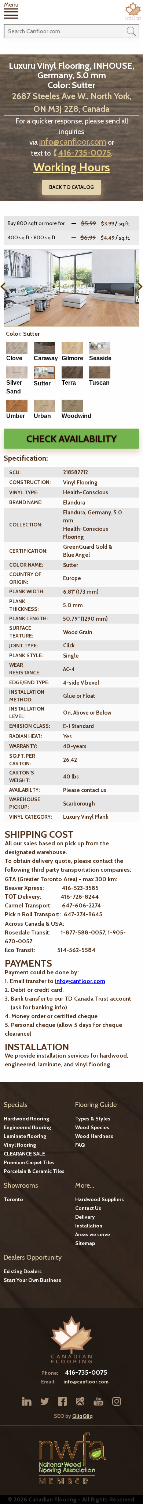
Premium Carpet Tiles (29, 1162)
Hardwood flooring (26, 1118)
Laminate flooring (25, 1136)
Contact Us (88, 1208)
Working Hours (71, 167)
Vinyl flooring (20, 1145)
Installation (88, 1225)
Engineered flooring (27, 1127)
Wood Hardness (94, 1136)
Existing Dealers (23, 1271)
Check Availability (71, 439)
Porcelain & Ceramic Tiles (34, 1171)
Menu (11, 5)
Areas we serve (92, 1234)
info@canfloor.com (72, 142)
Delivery (85, 1217)
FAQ (80, 1145)
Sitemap (85, 1243)
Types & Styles (92, 1118)
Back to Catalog (71, 187)
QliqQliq (82, 1416)
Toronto (13, 1199)
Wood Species (92, 1127)
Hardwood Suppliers (99, 1199)
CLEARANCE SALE (24, 1153)
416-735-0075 (84, 153)
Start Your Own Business (32, 1280)
